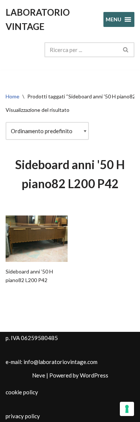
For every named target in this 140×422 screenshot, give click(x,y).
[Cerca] (126, 49)
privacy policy (23, 416)
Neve (38, 375)
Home (12, 96)
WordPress (94, 375)
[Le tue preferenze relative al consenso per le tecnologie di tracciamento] (127, 409)
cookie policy (22, 392)
